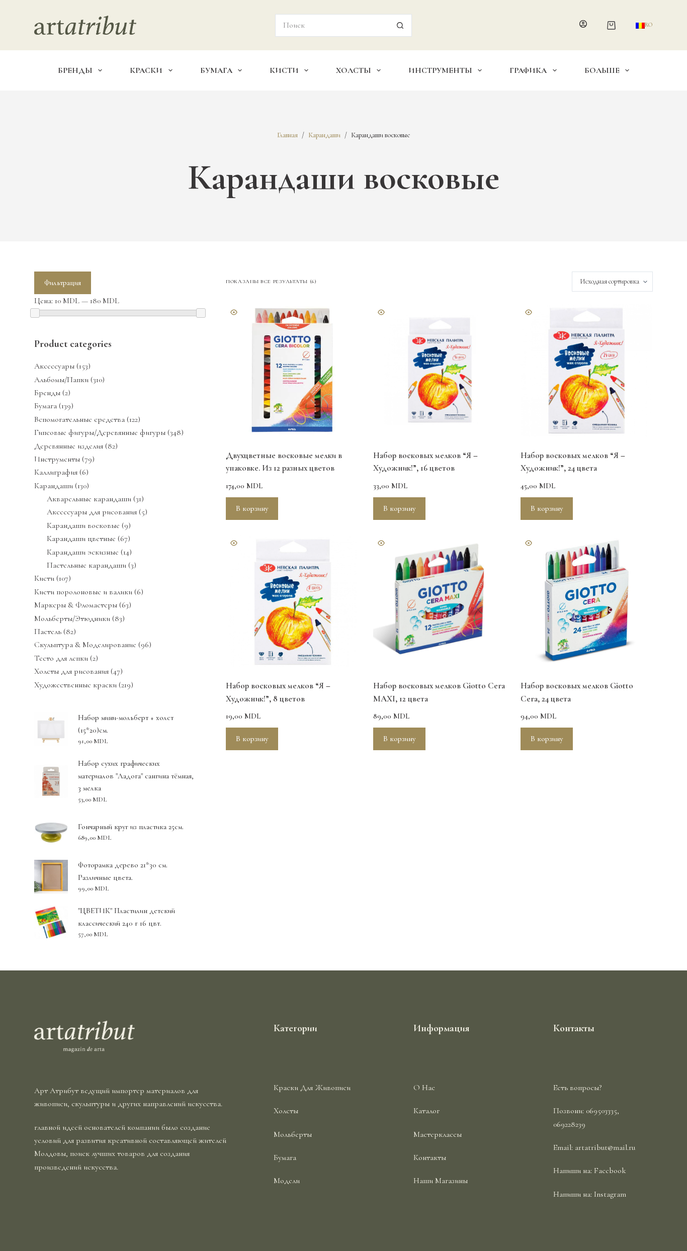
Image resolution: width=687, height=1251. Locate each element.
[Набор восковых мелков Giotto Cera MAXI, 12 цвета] (439, 601)
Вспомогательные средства (79, 419)
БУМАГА (216, 70)
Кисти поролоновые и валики (83, 592)
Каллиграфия (55, 472)
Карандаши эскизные (83, 552)
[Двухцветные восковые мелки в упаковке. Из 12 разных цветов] (292, 370)
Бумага (45, 406)
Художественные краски (75, 685)
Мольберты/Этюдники (72, 618)
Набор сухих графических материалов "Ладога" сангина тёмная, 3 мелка (136, 776)
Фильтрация (62, 282)
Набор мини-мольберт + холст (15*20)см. (126, 724)
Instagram (610, 1194)
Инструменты (57, 459)
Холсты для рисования (71, 671)
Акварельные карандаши (89, 499)
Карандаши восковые (83, 525)
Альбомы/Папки (61, 380)
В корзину (252, 508)
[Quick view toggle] (234, 312)
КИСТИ (284, 70)
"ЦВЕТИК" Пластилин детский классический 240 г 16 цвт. (126, 917)
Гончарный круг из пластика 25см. (131, 826)
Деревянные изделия (68, 446)
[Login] (583, 25)
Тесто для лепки (61, 658)
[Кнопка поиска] (400, 25)
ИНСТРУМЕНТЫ (440, 70)
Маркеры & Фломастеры (75, 605)
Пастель (47, 632)
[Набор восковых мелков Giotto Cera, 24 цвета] (587, 601)
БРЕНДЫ (75, 70)
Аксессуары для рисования (92, 512)
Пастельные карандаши (86, 565)
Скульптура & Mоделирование (85, 645)
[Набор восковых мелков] (439, 370)
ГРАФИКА (528, 70)
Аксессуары (54, 366)
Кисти (44, 578)
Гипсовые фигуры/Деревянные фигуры (99, 432)
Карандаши (53, 486)
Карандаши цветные (81, 538)
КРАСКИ (146, 70)
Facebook (610, 1171)
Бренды (47, 393)
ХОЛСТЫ (353, 70)
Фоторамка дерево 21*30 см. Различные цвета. (122, 871)
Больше (602, 70)
